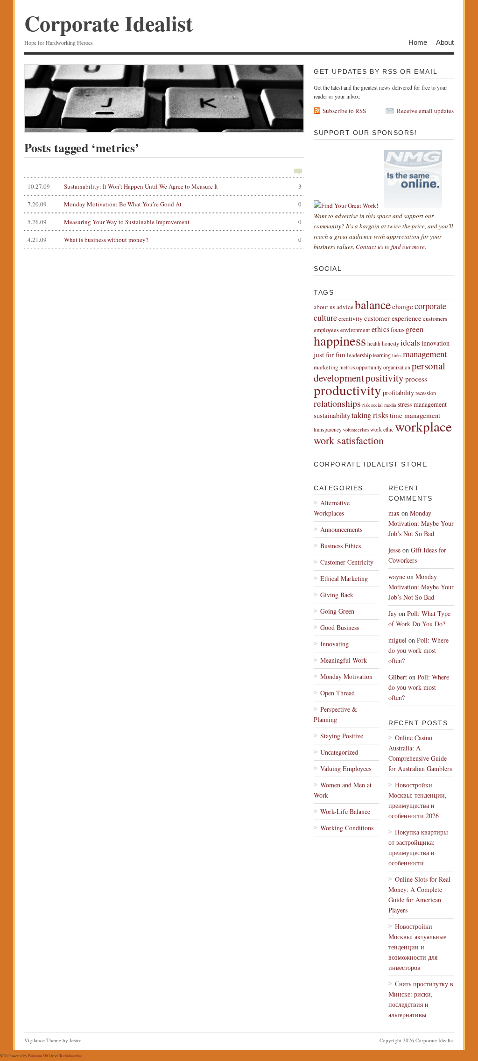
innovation (436, 343)
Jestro (76, 1040)
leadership (359, 355)
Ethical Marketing (344, 578)
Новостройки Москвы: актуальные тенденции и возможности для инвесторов (417, 947)
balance (373, 304)
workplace (423, 426)
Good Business (339, 627)
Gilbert (397, 676)
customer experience (393, 318)
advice (345, 307)
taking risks (369, 415)
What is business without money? (165, 239)
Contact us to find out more (390, 246)
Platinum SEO (39, 1055)
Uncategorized (339, 752)
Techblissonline (71, 1055)
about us (324, 307)
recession (425, 392)
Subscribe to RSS (344, 110)
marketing (326, 367)
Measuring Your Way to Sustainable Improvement (165, 222)
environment (355, 330)
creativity (350, 318)
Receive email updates (425, 110)
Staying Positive (341, 735)
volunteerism (356, 429)
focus (397, 329)
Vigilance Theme (42, 1040)
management (425, 354)
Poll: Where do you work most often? (418, 650)
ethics (380, 329)
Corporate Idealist (108, 23)
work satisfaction (349, 440)
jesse (394, 549)
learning (382, 355)
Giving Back (336, 594)
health (373, 343)
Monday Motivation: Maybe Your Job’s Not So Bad (421, 523)
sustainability (332, 415)
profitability (398, 392)
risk (366, 405)
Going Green (337, 611)
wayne (396, 576)
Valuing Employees (345, 768)
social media (383, 405)
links (396, 355)
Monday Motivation (346, 676)
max (394, 513)
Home (417, 42)
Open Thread (337, 692)
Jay (392, 613)
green (414, 329)
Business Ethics (340, 545)
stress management (422, 404)
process (416, 378)
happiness (340, 340)
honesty (390, 343)
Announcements (341, 529)
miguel (397, 640)
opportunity (369, 367)
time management (415, 415)
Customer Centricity (346, 562)
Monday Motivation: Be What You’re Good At (165, 204)
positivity (385, 377)
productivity (347, 390)
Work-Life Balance (345, 811)
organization (396, 367)
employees (326, 330)
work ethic (382, 429)
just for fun (329, 354)
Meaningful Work (343, 660)
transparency (328, 429)
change (402, 306)
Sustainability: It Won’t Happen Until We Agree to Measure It (165, 186)
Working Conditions (346, 827)
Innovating (334, 643)
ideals (410, 342)
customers (435, 319)
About (445, 42)
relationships (337, 403)
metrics (347, 367)
